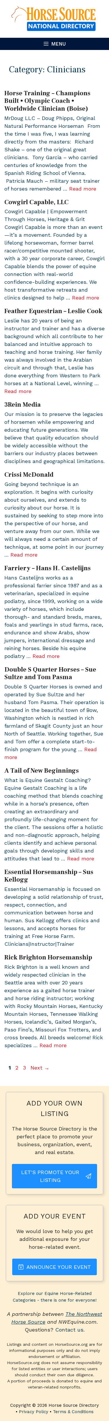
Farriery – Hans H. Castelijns (47, 568)
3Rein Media (22, 405)
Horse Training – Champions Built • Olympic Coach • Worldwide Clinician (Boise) (47, 101)
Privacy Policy (33, 1411)
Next (40, 1068)
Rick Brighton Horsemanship (48, 957)
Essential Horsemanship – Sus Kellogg (48, 876)
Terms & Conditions (73, 1411)
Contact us (69, 1330)
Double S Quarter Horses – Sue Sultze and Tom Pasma (50, 673)
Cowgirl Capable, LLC (36, 202)
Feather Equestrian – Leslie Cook (53, 311)
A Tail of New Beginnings (41, 771)
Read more (82, 189)
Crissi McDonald (28, 475)
